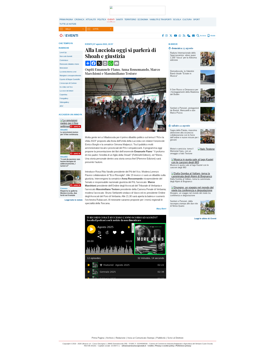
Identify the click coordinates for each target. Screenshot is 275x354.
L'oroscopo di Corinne (68, 83)
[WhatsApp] (180, 36)
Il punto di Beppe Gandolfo (70, 79)
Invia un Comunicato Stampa (140, 338)
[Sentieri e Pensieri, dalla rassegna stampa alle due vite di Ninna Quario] (207, 213)
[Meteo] (189, 36)
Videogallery (64, 102)
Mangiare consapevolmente (70, 75)
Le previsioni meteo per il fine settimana (69, 133)
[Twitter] (171, 36)
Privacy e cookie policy (164, 346)
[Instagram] (166, 36)
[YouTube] (175, 36)
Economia (143, 19)
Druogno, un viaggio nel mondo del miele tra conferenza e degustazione (190, 194)
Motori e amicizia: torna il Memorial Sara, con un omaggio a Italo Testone (181, 151)
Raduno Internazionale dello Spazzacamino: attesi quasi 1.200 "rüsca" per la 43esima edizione (183, 56)
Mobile (212, 36)
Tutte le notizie (68, 24)
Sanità (119, 19)
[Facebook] (163, 36)
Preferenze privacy (183, 346)
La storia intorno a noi (68, 72)
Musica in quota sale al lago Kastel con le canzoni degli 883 (189, 166)
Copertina (63, 95)
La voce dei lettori (66, 91)
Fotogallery (64, 98)
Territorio (130, 19)
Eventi (111, 19)
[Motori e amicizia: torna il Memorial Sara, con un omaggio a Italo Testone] (206, 149)
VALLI (68, 29)
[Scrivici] (193, 36)
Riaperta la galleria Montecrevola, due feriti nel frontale (68, 193)
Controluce (64, 60)
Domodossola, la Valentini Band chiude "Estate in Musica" (182, 73)
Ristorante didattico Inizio (69, 64)
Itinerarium (64, 68)
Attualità (91, 19)
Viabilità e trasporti (160, 19)
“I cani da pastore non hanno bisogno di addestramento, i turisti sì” (70, 162)
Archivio (203, 36)
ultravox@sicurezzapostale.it (134, 346)
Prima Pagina (66, 19)
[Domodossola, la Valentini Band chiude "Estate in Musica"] (207, 83)
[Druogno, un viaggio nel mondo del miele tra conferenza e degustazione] (193, 190)
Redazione (120, 338)
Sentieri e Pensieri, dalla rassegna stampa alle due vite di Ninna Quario (184, 203)
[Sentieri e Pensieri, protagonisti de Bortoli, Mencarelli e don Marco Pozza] (207, 120)
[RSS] (184, 36)
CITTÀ (95, 29)
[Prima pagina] (61, 36)
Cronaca (79, 19)
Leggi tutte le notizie (74, 200)
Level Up (63, 52)
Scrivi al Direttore (175, 338)
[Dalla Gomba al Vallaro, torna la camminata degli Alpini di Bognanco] (193, 176)
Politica (101, 19)
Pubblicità (160, 338)
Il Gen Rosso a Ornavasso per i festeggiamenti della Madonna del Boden (184, 92)
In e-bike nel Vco (66, 87)
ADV (61, 106)
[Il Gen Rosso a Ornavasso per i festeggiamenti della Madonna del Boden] (207, 102)
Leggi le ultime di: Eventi (205, 218)
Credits (151, 346)
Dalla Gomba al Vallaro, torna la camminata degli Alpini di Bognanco (190, 180)
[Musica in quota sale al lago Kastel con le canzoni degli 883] (193, 162)
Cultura (187, 19)
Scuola (177, 19)
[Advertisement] (192, 246)
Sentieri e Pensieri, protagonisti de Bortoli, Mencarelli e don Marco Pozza (184, 110)
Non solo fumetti (66, 56)
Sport (196, 19)
